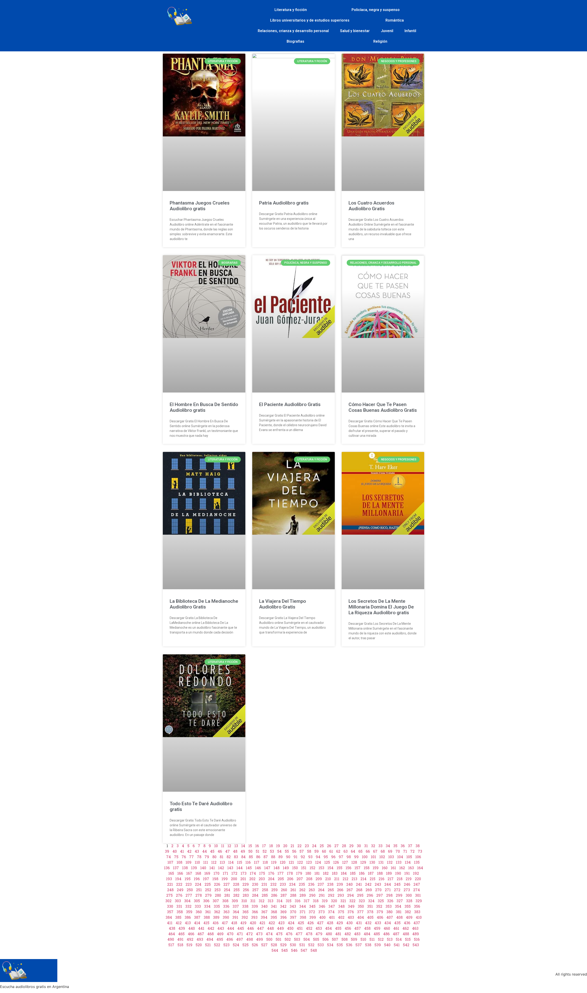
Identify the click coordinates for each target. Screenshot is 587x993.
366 (255, 911)
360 (199, 911)
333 (198, 906)
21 (292, 845)
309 (235, 900)
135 (417, 862)
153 (321, 867)
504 (306, 939)
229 (245, 884)
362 (217, 911)
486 (386, 933)
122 (300, 862)
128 (354, 862)
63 (345, 851)
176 (271, 873)
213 (354, 878)
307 (216, 900)
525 (245, 944)
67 (375, 851)
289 (302, 895)
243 (378, 884)
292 (331, 895)
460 (387, 928)
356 (417, 906)
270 (378, 889)
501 (278, 939)
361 (208, 911)
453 (319, 928)
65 (360, 851)
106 (418, 856)
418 (234, 922)
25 (322, 845)
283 (246, 895)
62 (338, 851)
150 (295, 867)
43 (197, 851)
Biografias (295, 41)
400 (322, 917)
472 (249, 933)
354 (398, 906)
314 (279, 900)
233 (283, 884)
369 (283, 911)
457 (357, 928)
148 (277, 867)
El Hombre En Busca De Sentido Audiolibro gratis (204, 407)
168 (198, 873)
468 (210, 933)
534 (330, 944)
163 (411, 867)
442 (211, 928)
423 (281, 922)
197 (206, 878)
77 (191, 856)
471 (240, 933)
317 (307, 900)
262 (302, 889)
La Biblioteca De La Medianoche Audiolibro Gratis (204, 604)
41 (182, 851)
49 (243, 851)
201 (243, 878)
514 (399, 939)
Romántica (394, 20)
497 (239, 939)
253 (217, 889)
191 (407, 873)
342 (283, 906)
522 (217, 944)
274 (416, 889)
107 (170, 862)
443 (220, 928)
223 (189, 884)
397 (293, 917)
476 (289, 933)
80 (214, 856)
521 (208, 944)
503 (297, 939)
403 (351, 917)
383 (417, 911)
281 (227, 895)
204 (271, 878)
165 (171, 873)
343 (293, 906)
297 (379, 895)
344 (302, 906)
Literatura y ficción (290, 10)
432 (368, 922)
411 (169, 922)
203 (262, 878)
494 (209, 939)
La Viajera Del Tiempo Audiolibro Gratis (282, 604)
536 (349, 944)
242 (368, 884)
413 (188, 922)
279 (208, 895)
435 (397, 922)
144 (239, 867)
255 (236, 889)
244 (387, 884)
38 (417, 845)
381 (398, 911)
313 (270, 900)
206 (290, 878)
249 (180, 889)
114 (231, 862)
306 (206, 900)
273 (407, 889)
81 (221, 856)
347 (331, 906)
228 (236, 884)
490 (170, 939)
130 (372, 862)
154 (330, 867)
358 (180, 911)
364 (236, 911)
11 (222, 845)
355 (407, 906)
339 (255, 906)
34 (388, 845)
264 (321, 889)
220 (418, 878)
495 (219, 939)
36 (403, 845)
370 (293, 911)
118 (265, 862)
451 (300, 928)
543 (416, 944)
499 (259, 939)
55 (287, 851)
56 (294, 851)
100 (365, 856)
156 (348, 867)
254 (227, 889)
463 (415, 928)
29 (351, 845)
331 (179, 906)
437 (416, 922)
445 (240, 928)
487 (396, 933)
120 (282, 862)
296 (370, 895)
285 (265, 895)
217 (390, 878)
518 (180, 944)
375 (341, 911)
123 (309, 862)
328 (409, 900)
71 (405, 851)
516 (417, 939)
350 (361, 906)
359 (189, 911)
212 (345, 878)
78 (199, 856)
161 (393, 867)
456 (348, 928)
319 (325, 900)
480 (329, 933)
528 (274, 944)
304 (187, 900)
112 (213, 862)
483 (357, 933)
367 (264, 911)
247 (416, 884)
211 (336, 878)
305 (197, 900)
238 (330, 884)
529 (283, 944)
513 (390, 939)
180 (308, 873)
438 (172, 928)
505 (316, 939)
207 (299, 878)
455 (338, 928)
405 (370, 917)
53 (272, 851)
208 (309, 878)
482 (347, 933)
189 (389, 873)
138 (185, 867)
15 (250, 845)
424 (291, 922)
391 (235, 917)
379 (380, 911)
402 (341, 917)
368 (274, 911)
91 (295, 856)
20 (285, 845)
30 (359, 845)
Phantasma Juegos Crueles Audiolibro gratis (200, 205)
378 (370, 911)
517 (171, 944)
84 (243, 856)
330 (170, 906)
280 (218, 895)
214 (363, 878)
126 (336, 862)
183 (335, 873)
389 (216, 917)
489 (415, 933)
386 (188, 917)
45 (212, 851)
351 (370, 906)
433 (378, 922)
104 (400, 856)
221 (170, 884)
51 (257, 851)
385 (178, 917)
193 (169, 878)
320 (334, 900)
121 (291, 862)
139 (194, 867)
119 (274, 862)
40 (174, 851)
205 (281, 878)
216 (381, 878)
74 (168, 856)
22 (299, 845)
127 (345, 862)
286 (274, 895)
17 (264, 845)
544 (274, 950)
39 (167, 851)
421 (262, 922)
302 (168, 900)
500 (269, 939)
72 (412, 851)
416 (216, 922)
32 (373, 845)
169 (207, 873)
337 (236, 906)
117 (256, 862)
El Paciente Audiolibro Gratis (290, 404)
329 (418, 900)
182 (326, 873)
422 (272, 922)
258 (265, 889)
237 (321, 884)
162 (402, 867)
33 (380, 845)
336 (226, 906)
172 (234, 873)
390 (226, 917)
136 (167, 867)
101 (373, 856)
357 (170, 911)
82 (229, 856)
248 (170, 889)
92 (303, 856)
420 (253, 922)
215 (372, 878)
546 (294, 950)
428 (330, 922)
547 (304, 950)
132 (390, 862)
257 (255, 889)
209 (319, 878)
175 (262, 873)
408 (399, 917)
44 (204, 851)
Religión (380, 41)
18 (271, 845)
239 (340, 884)
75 (176, 856)
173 (243, 873)
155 (339, 867)
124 (318, 862)
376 (350, 911)
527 (264, 944)
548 (313, 950)
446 (250, 928)
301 (418, 895)
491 (180, 939)
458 (367, 928)
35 (395, 845)
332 (188, 906)
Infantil (410, 31)
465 (181, 933)
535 (340, 944)
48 (235, 851)
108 (179, 862)
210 (328, 878)
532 (311, 944)
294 (350, 895)
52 (265, 851)
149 (286, 867)
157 (357, 867)
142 (221, 867)
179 (299, 873)
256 (246, 889)
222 (179, 884)
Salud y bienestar (355, 31)
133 (398, 862)
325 (381, 900)
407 (389, 917)
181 (317, 873)
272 (397, 889)
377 (360, 911)
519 (189, 944)
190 (398, 873)
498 (249, 939)
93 (310, 856)
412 (179, 922)
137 (176, 867)
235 (302, 884)
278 (198, 895)
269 (368, 889)
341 (274, 906)
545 (284, 950)
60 (324, 851)
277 (189, 895)
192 (416, 873)
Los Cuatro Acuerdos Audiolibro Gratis (371, 205)
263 (312, 889)
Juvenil (387, 31)
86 (258, 856)
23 (307, 845)
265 (331, 889)
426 (310, 922)
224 (198, 884)
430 (349, 922)
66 (368, 851)
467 (200, 933)
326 (390, 900)
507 (335, 939)
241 (359, 884)
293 (341, 895)
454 (328, 928)
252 (208, 889)
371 (302, 911)
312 (261, 900)
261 (293, 889)
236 (311, 884)
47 (227, 851)
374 (331, 911)
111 (205, 862)
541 (397, 944)
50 (250, 851)
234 (292, 884)
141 (212, 867)
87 (265, 856)
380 (389, 911)
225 (208, 884)
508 (344, 939)
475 (279, 933)
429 (339, 922)
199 (225, 878)
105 (409, 856)
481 (338, 933)
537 (358, 944)
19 (278, 845)
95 (326, 856)
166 (180, 873)
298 (389, 895)
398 (303, 917)
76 (184, 856)
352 (379, 906)
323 (362, 900)
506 (325, 939)
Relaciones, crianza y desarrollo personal (293, 31)
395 (274, 917)
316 (297, 900)
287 (283, 895)
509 (354, 939)
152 (312, 867)
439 (181, 928)
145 (249, 867)
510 (363, 939)
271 (388, 889)
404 (360, 917)
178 (290, 873)
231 (264, 884)
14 (243, 845)
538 (368, 944)
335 (217, 906)
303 (178, 900)
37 (410, 845)
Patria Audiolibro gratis (284, 203)
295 (360, 895)
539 (377, 944)
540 (387, 944)
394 (264, 917)
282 (236, 895)
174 (253, 873)
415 (206, 922)
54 (279, 851)
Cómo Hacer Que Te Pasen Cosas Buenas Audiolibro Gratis (383, 407)
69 (390, 851)
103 (391, 856)
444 (230, 928)
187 (371, 873)
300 (409, 895)
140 (203, 867)
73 (420, 851)
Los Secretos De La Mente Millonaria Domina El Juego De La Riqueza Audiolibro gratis (381, 606)
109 (188, 862)
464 (171, 933)
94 (318, 856)
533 (321, 944)
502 (288, 939)
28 (344, 845)
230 (255, 884)
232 (273, 884)
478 (309, 933)
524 (236, 944)
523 (226, 944)
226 (217, 884)
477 (299, 933)
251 (199, 889)
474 (269, 933)
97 (341, 856)
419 (243, 922)
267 (349, 889)
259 (274, 889)
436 (407, 922)
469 (220, 933)
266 (340, 889)
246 (407, 884)
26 (329, 845)
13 (236, 845)
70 (398, 851)
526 (255, 944)
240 (349, 884)
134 (408, 862)
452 (309, 928)
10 (216, 845)
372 (312, 911)
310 (244, 900)
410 (419, 917)
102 (382, 856)
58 (309, 851)
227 (226, 884)
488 (406, 933)
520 (199, 944)
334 (207, 906)
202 (252, 878)
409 (409, 917)
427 (320, 922)
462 (405, 928)
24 (314, 845)
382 (408, 911)
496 (229, 939)
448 (270, 928)
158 (366, 867)
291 (322, 895)
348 (341, 906)
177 (280, 873)
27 (336, 845)
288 (293, 895)
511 (372, 939)
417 (225, 922)
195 (188, 878)
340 (264, 906)
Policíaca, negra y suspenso (376, 10)
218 (399, 878)
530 (293, 944)
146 (258, 867)
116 (248, 862)
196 (197, 878)
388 (207, 917)
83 (236, 856)
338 (245, 906)
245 (397, 884)
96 (333, 856)
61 (331, 851)
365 (245, 911)
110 (197, 862)
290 (312, 895)
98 (348, 856)
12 (229, 845)
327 (399, 900)
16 (257, 845)
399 (312, 917)
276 (179, 895)
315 (288, 900)
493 (200, 939)
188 (380, 873)
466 (191, 933)
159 (376, 867)
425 (301, 922)
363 (226, 911)
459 (377, 928)
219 (409, 878)
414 (197, 922)
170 (216, 873)
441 (201, 928)
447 (260, 928)
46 (220, 851)
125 (327, 862)
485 (377, 933)
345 (312, 906)
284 (255, 895)
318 (315, 900)
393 (254, 917)
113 (222, 862)
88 (273, 856)
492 (190, 939)
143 (230, 867)
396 (283, 917)
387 (197, 917)
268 (359, 889)
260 (284, 889)
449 (280, 928)
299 (399, 895)
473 (259, 933)
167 (189, 873)
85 (251, 856)
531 (302, 944)
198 (215, 878)
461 (396, 928)
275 (169, 895)
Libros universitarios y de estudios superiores (309, 20)
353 (388, 906)
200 (234, 878)
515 (408, 939)
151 (303, 867)
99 (356, 856)
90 (288, 856)
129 (363, 862)
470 (230, 933)
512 (381, 939)
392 (244, 917)
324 (371, 900)
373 (321, 911)
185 (353, 873)
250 (190, 889)
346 (322, 906)
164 (420, 867)
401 (332, 917)
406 (380, 917)
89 (280, 856)
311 (252, 900)
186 (362, 873)
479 (319, 933)
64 (353, 851)
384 (169, 917)
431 (359, 922)
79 (207, 856)
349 (351, 906)
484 (367, 933)
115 (239, 862)
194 (178, 878)
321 (343, 900)
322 (352, 900)
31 (366, 845)
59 (316, 851)
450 (290, 928)
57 (301, 851)
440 (191, 928)
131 (381, 862)
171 (225, 873)
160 (385, 867)
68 (383, 851)
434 (387, 922)
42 (189, 851)
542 (406, 944)
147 (267, 867)
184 (344, 873)
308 (225, 900)
